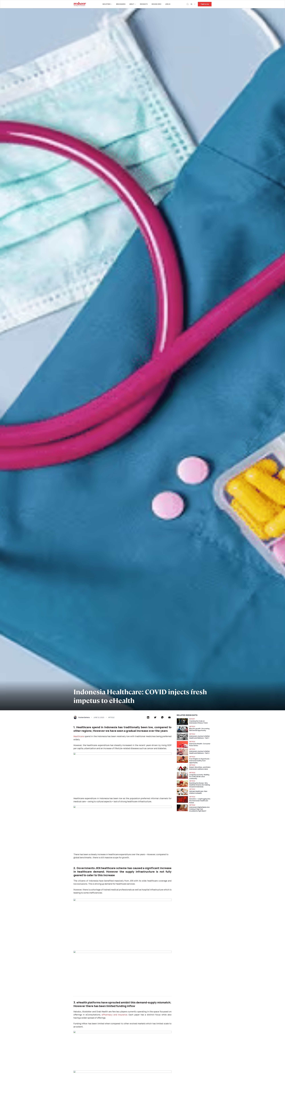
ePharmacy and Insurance (114, 1014)
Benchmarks (120, 4)
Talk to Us (205, 4)
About (131, 4)
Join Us (167, 4)
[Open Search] (187, 4)
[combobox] (193, 4)
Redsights (144, 4)
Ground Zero (156, 4)
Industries (106, 4)
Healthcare (78, 736)
